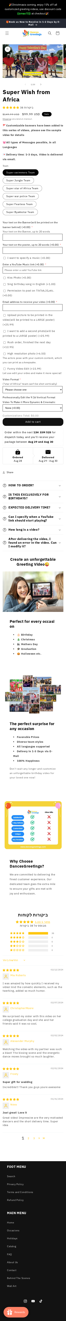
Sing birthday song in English (31, 284)
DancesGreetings (27, 1318)
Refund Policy (15, 1200)
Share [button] (10, 472)
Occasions (13, 1230)
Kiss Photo (19, 277)
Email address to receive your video (29, 301)
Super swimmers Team (20, 172)
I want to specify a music (28, 258)
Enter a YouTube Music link (23, 264)
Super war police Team (20, 196)
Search (11, 1176)
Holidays (12, 1238)
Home (10, 1222)
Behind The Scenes (18, 1278)
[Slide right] (41, 84)
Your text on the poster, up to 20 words (31, 244)
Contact (11, 1270)
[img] (11, 970)
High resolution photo (26, 353)
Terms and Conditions (20, 1192)
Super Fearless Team (19, 204)
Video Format (11, 379)
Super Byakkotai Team (20, 212)
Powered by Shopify (46, 1318)
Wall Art (12, 1286)
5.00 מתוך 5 (42, 922)
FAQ (9, 1254)
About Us (12, 1262)
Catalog (11, 1246)
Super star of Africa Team (22, 188)
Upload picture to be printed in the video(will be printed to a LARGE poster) (29, 319)
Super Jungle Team (18, 180)
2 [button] (28, 1138)
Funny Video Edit (24, 368)
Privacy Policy (15, 1184)
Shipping (7, 119)
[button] (7, 33)
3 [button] (34, 1138)
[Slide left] (25, 84)
